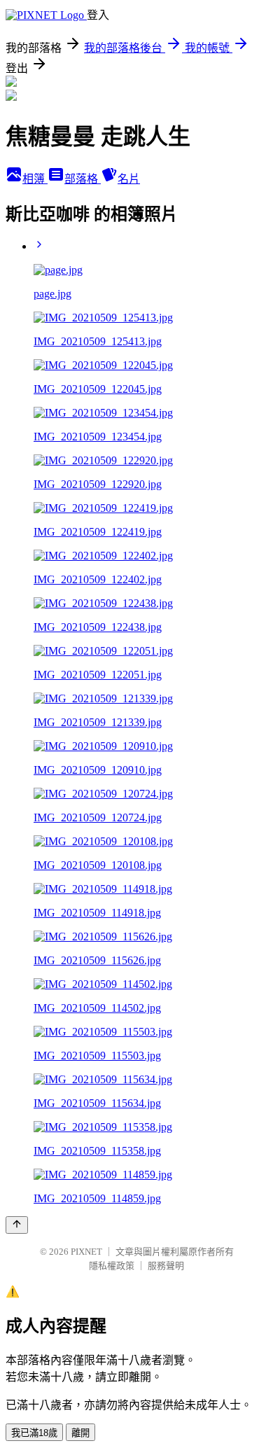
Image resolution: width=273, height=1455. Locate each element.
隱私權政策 (111, 1265)
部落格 (82, 179)
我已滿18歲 (34, 1433)
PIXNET (86, 1251)
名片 (129, 179)
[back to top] (17, 1225)
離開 (80, 1433)
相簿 (35, 179)
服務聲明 (166, 1265)
